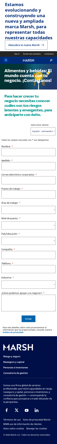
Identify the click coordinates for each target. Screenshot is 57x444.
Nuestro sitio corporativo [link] (32, 54)
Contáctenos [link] (49, 54)
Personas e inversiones (15, 367)
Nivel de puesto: (9, 218)
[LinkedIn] (36, 410)
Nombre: (6, 146)
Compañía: (7, 249)
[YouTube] (26, 410)
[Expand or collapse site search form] (51, 60)
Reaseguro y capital (13, 361)
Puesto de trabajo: (11, 188)
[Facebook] (6, 410)
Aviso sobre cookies (13, 428)
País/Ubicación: (9, 233)
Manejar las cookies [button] (36, 428)
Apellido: (6, 160)
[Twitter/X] (16, 410)
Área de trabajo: (9, 202)
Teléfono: (6, 263)
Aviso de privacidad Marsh (36, 419)
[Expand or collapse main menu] (6, 60)
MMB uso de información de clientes (22, 424)
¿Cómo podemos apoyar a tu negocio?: (21, 293)
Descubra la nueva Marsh (24, 45)
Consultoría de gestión (15, 373)
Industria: (6, 277)
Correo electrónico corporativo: (18, 174)
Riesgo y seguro (11, 356)
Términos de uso (12, 419)
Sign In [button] (16, 54)
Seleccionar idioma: (40, 125)
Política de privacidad (13, 332)
